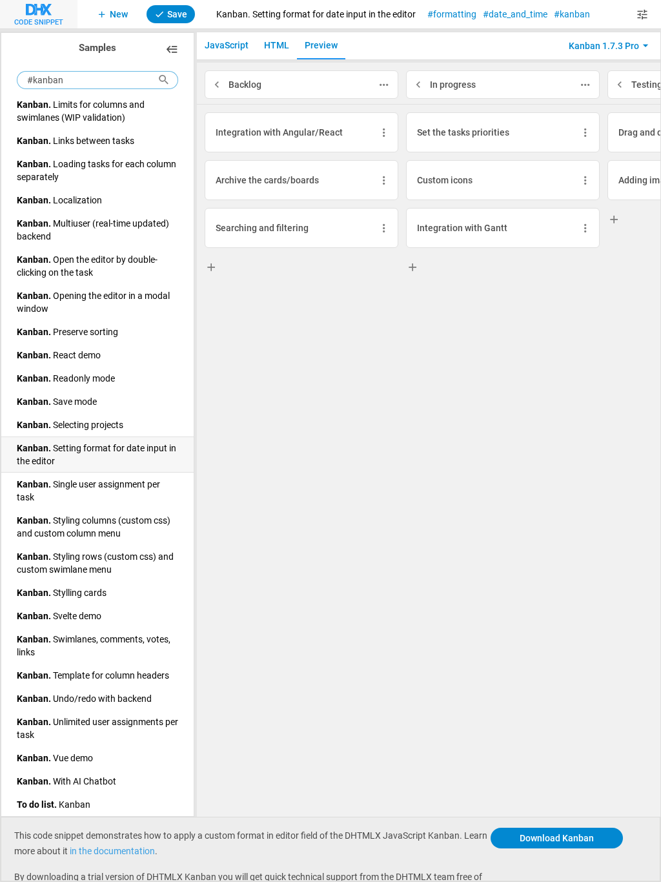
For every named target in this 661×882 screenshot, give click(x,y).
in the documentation (112, 851)
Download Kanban (557, 838)
